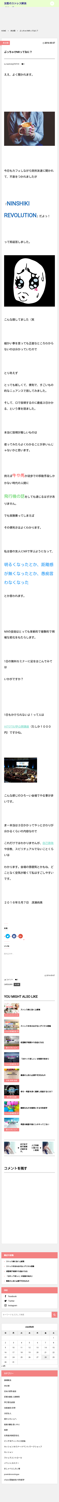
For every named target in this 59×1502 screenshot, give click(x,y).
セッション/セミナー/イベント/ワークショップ (23, 1447)
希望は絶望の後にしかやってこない (35, 1124)
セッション (8, 1452)
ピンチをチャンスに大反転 (15, 1441)
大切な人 (7, 1413)
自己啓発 (48, 843)
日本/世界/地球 (11, 1081)
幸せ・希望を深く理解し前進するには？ (37, 1092)
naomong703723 (12, 64)
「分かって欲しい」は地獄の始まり (35, 1059)
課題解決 (7, 1380)
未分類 (6, 43)
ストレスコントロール (11, 1015)
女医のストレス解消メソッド (15, 5)
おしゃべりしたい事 (12, 1469)
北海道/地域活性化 (11, 1436)
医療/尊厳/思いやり (12, 1425)
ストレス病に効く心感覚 (30, 1010)
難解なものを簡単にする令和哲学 (34, 1108)
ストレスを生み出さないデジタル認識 (36, 1026)
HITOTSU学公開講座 (16, 726)
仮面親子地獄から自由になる (32, 1042)
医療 (6, 1430)
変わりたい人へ (11, 1048)
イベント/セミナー (11, 1463)
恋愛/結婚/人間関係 (12, 1397)
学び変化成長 (12, 1097)
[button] (52, 3)
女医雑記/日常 (10, 1408)
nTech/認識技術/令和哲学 (12, 1031)
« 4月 (3, 1366)
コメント (9, 980)
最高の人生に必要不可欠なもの (33, 1075)
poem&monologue (11, 1474)
